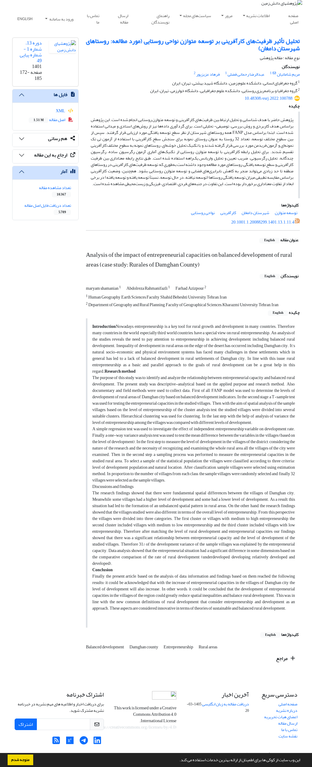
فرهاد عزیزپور (208, 74)
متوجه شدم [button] (20, 759)
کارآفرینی (228, 213)
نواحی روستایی (203, 213)
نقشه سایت (287, 736)
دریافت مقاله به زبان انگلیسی (225, 704)
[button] (178, 761)
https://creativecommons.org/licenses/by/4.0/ (135, 727)
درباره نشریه (286, 710)
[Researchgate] (69, 742)
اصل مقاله (50, 120)
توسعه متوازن (286, 213)
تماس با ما (93, 19)
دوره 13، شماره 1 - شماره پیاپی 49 (31, 51)
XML (61, 111)
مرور (228, 16)
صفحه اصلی (293, 19)
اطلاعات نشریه (258, 16)
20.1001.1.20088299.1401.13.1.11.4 (262, 222)
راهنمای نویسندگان (160, 19)
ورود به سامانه (61, 19)
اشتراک (26, 724)
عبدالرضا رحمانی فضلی (246, 74)
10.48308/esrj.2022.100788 (268, 98)
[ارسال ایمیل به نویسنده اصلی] (274, 73)
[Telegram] (83, 742)
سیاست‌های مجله (197, 16)
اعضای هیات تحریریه (280, 717)
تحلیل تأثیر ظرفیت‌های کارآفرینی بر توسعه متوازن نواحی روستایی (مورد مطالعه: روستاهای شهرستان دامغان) (193, 44)
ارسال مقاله (123, 19)
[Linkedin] (97, 742)
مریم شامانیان (288, 74)
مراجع (282, 658)
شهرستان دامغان (255, 213)
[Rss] (56, 742)
